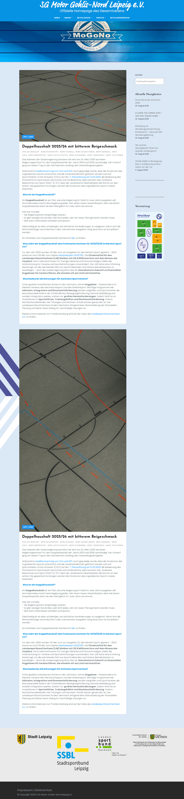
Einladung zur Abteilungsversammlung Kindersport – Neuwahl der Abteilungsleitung (148, 130)
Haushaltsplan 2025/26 (70, 255)
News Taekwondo (96, 155)
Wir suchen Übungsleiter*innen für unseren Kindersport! (146, 148)
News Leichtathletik (58, 155)
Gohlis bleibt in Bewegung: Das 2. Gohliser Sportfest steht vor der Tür (148, 164)
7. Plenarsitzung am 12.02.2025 (85, 177)
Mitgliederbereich (120, 17)
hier (73, 238)
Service (100, 17)
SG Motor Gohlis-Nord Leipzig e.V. (92, 4)
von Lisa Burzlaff (31, 152)
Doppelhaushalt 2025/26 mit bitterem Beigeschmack (69, 146)
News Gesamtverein (85, 152)
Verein (67, 17)
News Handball (103, 152)
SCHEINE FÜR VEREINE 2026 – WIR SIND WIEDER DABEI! (148, 114)
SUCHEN (138, 75)
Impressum (25, 790)
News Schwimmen (77, 155)
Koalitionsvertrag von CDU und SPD (54, 171)
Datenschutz (43, 790)
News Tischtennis (114, 155)
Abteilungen (84, 17)
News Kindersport (37, 155)
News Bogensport (50, 152)
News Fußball (67, 152)
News (57, 17)
